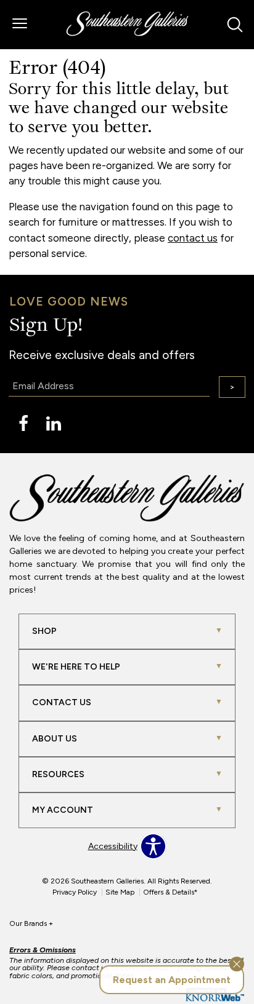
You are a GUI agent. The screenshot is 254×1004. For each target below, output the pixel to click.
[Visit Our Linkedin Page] (53, 424)
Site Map (119, 892)
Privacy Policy (74, 892)
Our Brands (31, 923)
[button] (20, 25)
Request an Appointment (172, 980)
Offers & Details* (170, 892)
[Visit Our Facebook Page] (24, 424)
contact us (193, 238)
